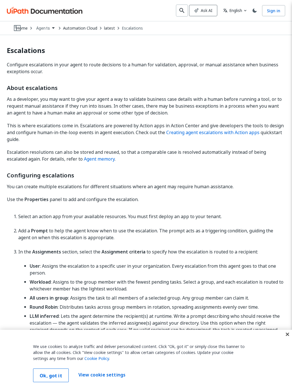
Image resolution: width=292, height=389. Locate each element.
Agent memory (99, 158)
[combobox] (45, 28)
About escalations (32, 88)
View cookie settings (101, 374)
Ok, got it (51, 375)
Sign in (273, 11)
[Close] (287, 334)
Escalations (132, 28)
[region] (146, 359)
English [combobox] (232, 10)
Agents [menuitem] (43, 28)
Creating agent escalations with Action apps (212, 132)
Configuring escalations (40, 175)
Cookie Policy (96, 358)
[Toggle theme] (255, 11)
